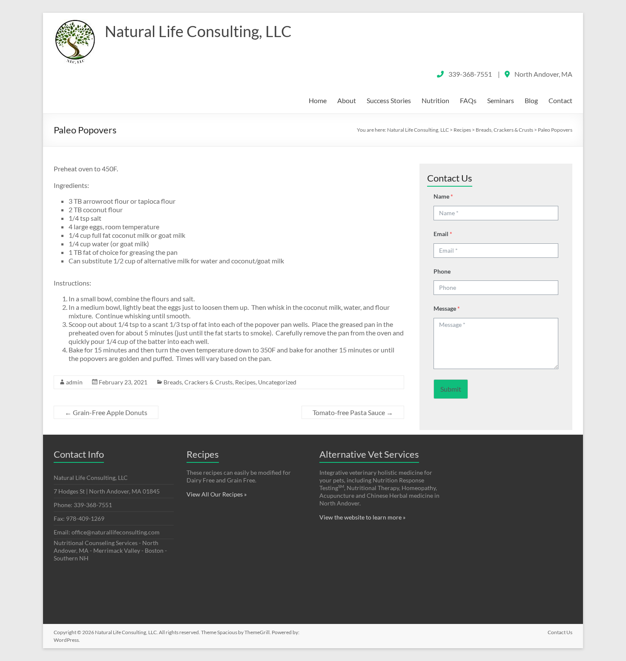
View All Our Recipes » (217, 494)
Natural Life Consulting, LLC (198, 31)
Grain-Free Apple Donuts (106, 412)
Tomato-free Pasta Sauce (353, 412)
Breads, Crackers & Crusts (198, 382)
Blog (531, 100)
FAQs (468, 100)
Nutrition (435, 100)
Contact (560, 100)
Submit (450, 389)
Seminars (500, 100)
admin (74, 382)
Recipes (245, 382)
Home (318, 100)
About (346, 100)
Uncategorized (277, 382)
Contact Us (560, 632)
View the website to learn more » (362, 517)
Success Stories (389, 100)
